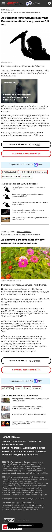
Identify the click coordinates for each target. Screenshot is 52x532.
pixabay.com (6, 62)
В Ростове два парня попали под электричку (29, 414)
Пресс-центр (35, 441)
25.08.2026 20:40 (8, 232)
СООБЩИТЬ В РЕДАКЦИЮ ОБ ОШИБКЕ (20, 455)
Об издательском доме (14, 441)
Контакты (7, 451)
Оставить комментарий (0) (26, 154)
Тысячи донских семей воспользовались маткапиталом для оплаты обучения (27, 407)
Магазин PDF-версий (12, 445)
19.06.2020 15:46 (8, 10)
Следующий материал (25, 525)
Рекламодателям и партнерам (30, 451)
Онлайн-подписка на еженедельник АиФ (23, 448)
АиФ (19, 280)
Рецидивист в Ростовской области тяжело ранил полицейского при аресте (28, 211)
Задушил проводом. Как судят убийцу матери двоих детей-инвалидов (29, 423)
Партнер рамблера (23, 520)
